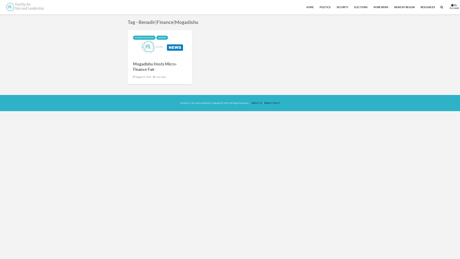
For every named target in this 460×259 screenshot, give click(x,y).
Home (310, 7)
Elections (361, 7)
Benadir (162, 38)
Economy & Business (144, 38)
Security (342, 7)
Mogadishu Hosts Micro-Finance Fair (155, 67)
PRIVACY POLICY (272, 103)
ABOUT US (257, 103)
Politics (325, 7)
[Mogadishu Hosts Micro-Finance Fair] (160, 43)
